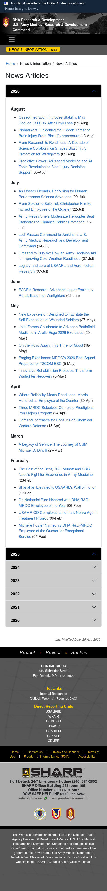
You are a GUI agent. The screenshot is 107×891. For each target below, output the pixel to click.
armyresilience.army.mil (70, 798)
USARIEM (53, 730)
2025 (15, 554)
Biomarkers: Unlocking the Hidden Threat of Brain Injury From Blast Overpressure (54, 132)
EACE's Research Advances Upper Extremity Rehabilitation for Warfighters (56, 292)
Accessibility (86, 756)
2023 (15, 580)
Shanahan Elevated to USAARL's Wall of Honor (57, 487)
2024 (15, 567)
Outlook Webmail (53, 698)
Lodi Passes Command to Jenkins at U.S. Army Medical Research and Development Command (53, 240)
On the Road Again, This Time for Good (51, 345)
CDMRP (53, 740)
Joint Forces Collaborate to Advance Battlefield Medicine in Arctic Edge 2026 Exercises (57, 329)
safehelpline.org (30, 798)
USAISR (54, 726)
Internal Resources (53, 693)
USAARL (53, 735)
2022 (15, 594)
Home (10, 63)
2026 (15, 91)
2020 (15, 620)
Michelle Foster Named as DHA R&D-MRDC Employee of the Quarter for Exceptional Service (55, 530)
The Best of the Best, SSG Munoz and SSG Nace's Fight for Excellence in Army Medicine (56, 471)
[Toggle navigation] (11, 39)
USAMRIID (53, 711)
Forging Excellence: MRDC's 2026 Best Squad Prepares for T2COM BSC (57, 360)
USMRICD (53, 721)
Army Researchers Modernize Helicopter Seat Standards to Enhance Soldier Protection (56, 218)
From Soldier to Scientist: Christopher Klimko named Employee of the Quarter (55, 206)
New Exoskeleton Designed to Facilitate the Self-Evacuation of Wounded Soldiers (54, 316)
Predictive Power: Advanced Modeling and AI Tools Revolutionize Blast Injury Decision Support (55, 166)
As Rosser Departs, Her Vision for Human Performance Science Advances (53, 193)
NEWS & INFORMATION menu (33, 49)
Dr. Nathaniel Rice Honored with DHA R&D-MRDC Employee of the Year (54, 502)
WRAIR (53, 716)
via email (84, 861)
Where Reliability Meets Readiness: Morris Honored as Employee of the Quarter (53, 397)
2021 (15, 607)
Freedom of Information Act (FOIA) (47, 756)
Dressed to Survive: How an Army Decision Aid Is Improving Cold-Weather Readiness (57, 255)
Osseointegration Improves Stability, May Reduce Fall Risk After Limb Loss (52, 119)
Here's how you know (20, 8)
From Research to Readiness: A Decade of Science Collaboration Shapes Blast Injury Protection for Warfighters (54, 148)
